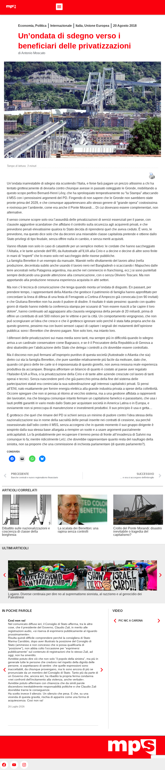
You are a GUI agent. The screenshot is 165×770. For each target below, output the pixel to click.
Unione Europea (96, 25)
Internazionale (61, 25)
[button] (59, 6)
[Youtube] (14, 765)
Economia (26, 25)
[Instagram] (24, 765)
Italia (79, 25)
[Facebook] (4, 765)
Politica (40, 25)
